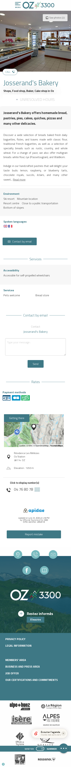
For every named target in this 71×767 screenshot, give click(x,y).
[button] (32, 763)
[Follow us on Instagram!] (14, 763)
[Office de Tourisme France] (20, 739)
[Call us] (35, 554)
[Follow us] (27, 570)
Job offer (12, 673)
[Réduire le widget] (63, 733)
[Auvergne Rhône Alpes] (51, 706)
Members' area (15, 660)
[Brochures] (44, 570)
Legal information (18, 646)
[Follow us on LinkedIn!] (25, 763)
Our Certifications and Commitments (31, 680)
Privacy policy (15, 639)
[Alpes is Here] (51, 720)
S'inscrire (35, 620)
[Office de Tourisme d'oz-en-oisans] (38, 5)
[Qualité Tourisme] (45, 740)
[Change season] (41, 749)
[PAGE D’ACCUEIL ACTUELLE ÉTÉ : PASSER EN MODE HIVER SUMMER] (40, 749)
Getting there (16, 418)
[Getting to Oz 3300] (18, 554)
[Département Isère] (21, 720)
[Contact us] (53, 554)
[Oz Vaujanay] (20, 706)
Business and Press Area (22, 666)
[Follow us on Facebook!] (20, 763)
